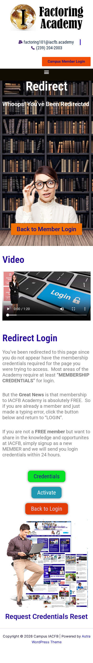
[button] (47, 72)
